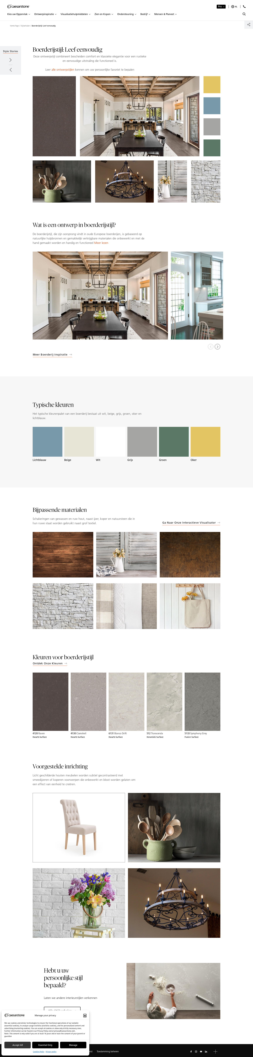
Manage (73, 1045)
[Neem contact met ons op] (244, 6)
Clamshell (78, 733)
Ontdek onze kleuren (48, 663)
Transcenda (155, 733)
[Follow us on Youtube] (201, 1052)
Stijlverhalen (25, 26)
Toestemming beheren (108, 1051)
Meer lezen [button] (101, 243)
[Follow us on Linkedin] (206, 1052)
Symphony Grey (196, 733)
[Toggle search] (244, 14)
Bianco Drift (118, 733)
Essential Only (45, 1045)
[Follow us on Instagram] (196, 1052)
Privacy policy (51, 1052)
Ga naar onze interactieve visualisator (189, 522)
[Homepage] (18, 6)
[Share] (248, 24)
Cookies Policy (38, 1052)
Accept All (17, 1045)
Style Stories (10, 51)
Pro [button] (220, 6)
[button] (84, 1015)
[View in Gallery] (100, 296)
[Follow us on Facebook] (191, 1052)
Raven (39, 733)
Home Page (14, 26)
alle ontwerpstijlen (63, 69)
